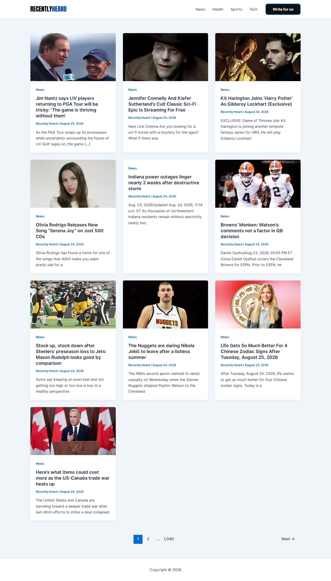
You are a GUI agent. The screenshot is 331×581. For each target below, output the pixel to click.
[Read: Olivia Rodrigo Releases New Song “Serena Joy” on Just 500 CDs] (73, 183)
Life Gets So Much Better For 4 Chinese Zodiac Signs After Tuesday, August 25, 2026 (254, 351)
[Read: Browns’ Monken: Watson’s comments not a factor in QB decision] (258, 183)
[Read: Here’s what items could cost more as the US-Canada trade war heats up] (73, 430)
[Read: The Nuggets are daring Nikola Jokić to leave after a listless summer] (165, 304)
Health (217, 9)
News (200, 9)
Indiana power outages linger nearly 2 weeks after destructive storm (163, 182)
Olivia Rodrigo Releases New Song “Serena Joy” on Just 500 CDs (69, 230)
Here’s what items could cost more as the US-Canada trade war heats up (72, 478)
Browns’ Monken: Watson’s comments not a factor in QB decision (252, 230)
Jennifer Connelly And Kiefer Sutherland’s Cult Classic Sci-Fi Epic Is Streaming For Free (162, 104)
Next (288, 538)
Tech (253, 9)
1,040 (168, 538)
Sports (236, 9)
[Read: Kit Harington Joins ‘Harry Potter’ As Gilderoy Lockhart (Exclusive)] (258, 57)
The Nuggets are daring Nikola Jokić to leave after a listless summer (161, 351)
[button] (283, 9)
